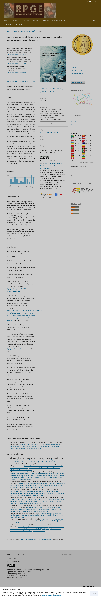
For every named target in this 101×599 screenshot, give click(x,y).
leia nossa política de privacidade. (51, 595)
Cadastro (88, 1)
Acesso (95, 1)
